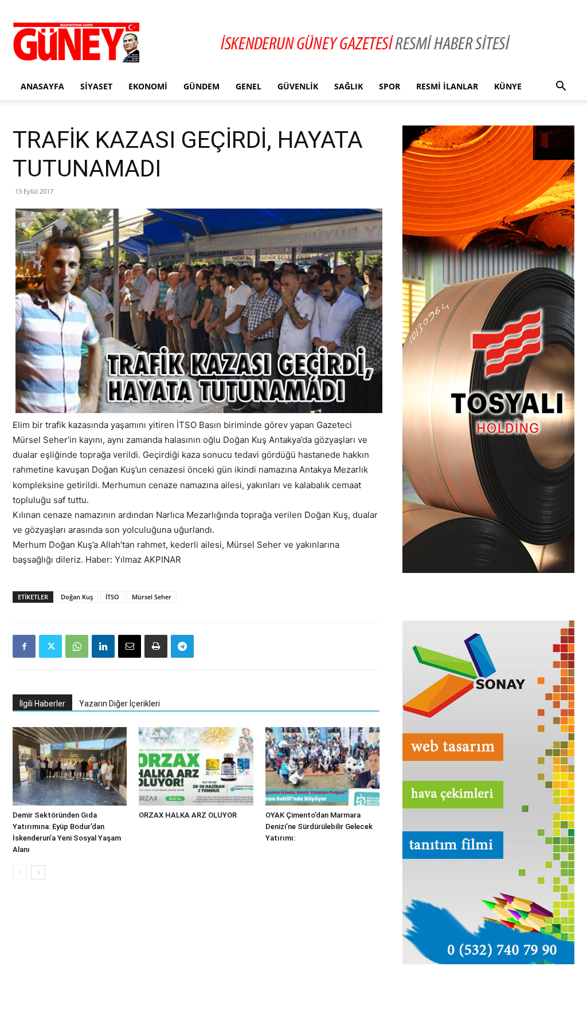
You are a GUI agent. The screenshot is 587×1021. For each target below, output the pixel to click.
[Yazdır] (155, 646)
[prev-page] (20, 872)
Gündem (201, 86)
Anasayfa (42, 86)
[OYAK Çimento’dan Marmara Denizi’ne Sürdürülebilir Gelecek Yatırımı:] (322, 766)
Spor (389, 86)
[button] (560, 87)
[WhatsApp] (76, 646)
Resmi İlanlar (447, 86)
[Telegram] (182, 646)
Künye (508, 86)
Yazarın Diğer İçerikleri (119, 703)
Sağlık (348, 86)
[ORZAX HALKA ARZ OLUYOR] (196, 766)
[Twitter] (50, 646)
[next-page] (38, 872)
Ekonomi (147, 86)
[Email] (129, 646)
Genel (248, 86)
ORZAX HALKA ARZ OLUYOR (188, 815)
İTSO (112, 596)
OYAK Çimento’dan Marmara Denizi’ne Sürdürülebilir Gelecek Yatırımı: (319, 826)
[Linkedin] (103, 646)
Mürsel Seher (151, 596)
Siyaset (96, 86)
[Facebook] (24, 646)
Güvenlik (297, 86)
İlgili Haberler (42, 703)
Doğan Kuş (77, 596)
